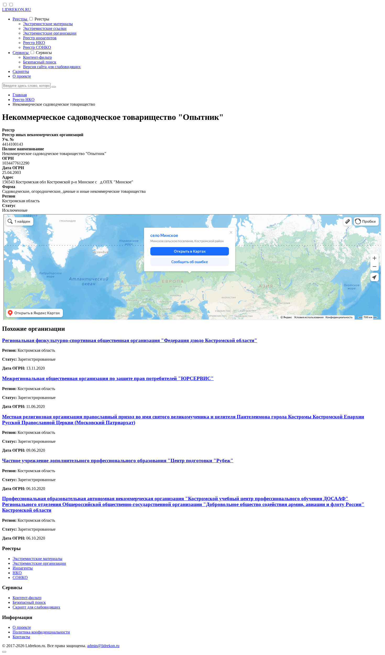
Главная (20, 95)
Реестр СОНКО (37, 47)
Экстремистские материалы (48, 24)
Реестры (20, 19)
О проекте (22, 76)
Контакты (21, 637)
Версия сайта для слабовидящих (52, 67)
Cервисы (21, 52)
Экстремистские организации (49, 33)
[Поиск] (54, 87)
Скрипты (21, 71)
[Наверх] (4, 652)
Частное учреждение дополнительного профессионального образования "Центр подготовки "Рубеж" (117, 460)
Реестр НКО (34, 42)
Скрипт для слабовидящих (36, 607)
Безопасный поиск (39, 62)
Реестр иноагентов (40, 38)
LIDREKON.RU (16, 9)
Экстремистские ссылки (45, 28)
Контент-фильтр (37, 57)
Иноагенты (23, 568)
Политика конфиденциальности (41, 632)
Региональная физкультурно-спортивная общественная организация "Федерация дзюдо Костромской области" (129, 340)
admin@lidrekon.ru (103, 645)
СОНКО (20, 577)
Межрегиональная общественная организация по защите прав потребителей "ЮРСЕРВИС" (108, 378)
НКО (17, 573)
